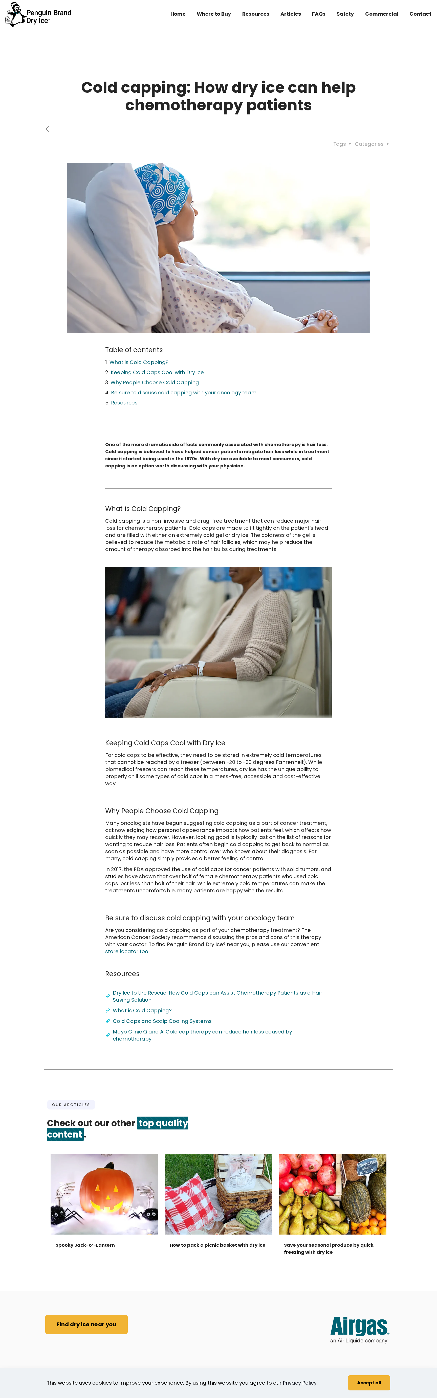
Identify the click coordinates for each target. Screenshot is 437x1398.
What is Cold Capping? (139, 362)
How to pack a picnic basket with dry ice (218, 1245)
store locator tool (127, 951)
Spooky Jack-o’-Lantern (85, 1245)
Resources (124, 402)
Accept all (369, 1383)
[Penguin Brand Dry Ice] (38, 14)
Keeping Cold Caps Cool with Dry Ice (157, 372)
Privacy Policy (300, 1382)
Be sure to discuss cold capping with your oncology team (183, 392)
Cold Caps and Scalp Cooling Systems (162, 1021)
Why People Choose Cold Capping (155, 382)
